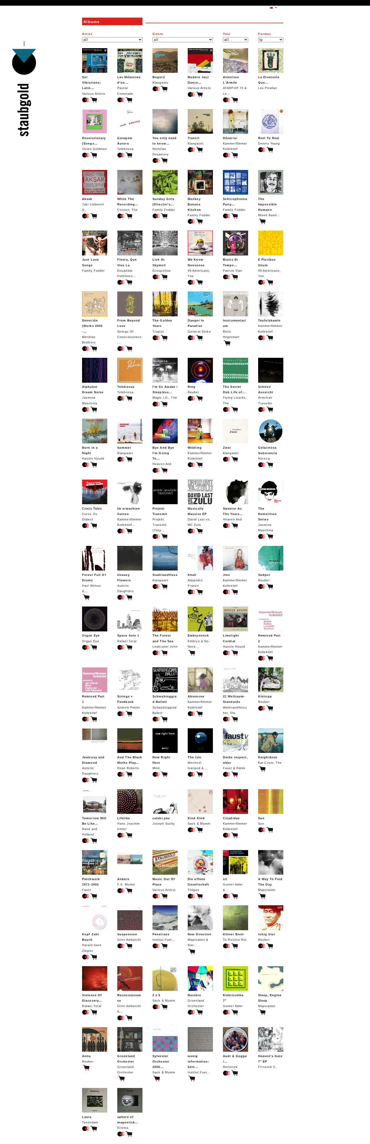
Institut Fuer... (163, 937)
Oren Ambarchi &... (129, 1003)
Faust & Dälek (235, 763)
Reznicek (235, 1061)
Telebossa (125, 143)
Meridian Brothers (92, 331)
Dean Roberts (129, 763)
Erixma (127, 1122)
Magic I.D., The (165, 392)
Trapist (162, 326)
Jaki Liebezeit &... (93, 204)
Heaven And (163, 456)
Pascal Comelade (129, 85)
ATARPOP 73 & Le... (235, 85)
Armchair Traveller (265, 395)
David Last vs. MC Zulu (199, 516)
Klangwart (160, 80)
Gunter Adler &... (233, 884)
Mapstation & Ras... (200, 940)
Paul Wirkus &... (94, 583)
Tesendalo (90, 1119)
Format (264, 33)
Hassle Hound (93, 453)
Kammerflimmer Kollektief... (129, 516)
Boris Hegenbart (234, 328)
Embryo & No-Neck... (199, 641)
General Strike (199, 326)
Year (227, 33)
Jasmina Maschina (92, 395)
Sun (261, 821)
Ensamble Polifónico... (127, 267)
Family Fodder (164, 204)
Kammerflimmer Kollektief (235, 143)
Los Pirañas (269, 83)
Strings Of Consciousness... (129, 331)
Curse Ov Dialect (92, 514)
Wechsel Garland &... (197, 763)
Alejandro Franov (195, 580)
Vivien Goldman (94, 143)
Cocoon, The (127, 204)
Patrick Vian (232, 265)
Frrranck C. (270, 1061)
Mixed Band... (269, 207)
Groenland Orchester (196, 1001)
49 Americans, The (199, 267)
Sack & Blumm (199, 821)
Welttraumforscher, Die (235, 704)
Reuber (193, 389)
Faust (91, 884)
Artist (87, 33)
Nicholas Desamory (164, 146)
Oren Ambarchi (129, 937)
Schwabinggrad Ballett (164, 704)
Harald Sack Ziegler (92, 942)
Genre (157, 33)
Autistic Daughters (125, 583)
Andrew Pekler (129, 702)
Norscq (267, 453)
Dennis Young (269, 140)
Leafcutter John (165, 641)
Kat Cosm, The (270, 760)
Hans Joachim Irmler (128, 824)
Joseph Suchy (163, 821)
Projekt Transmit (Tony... (159, 519)
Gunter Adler (233, 1001)
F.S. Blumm (126, 881)
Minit (161, 763)
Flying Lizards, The (235, 395)
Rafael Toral (128, 638)
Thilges (198, 884)
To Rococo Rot (235, 937)
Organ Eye (91, 638)
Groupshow (161, 265)
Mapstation (270, 884)
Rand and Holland (94, 826)
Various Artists (93, 85)
